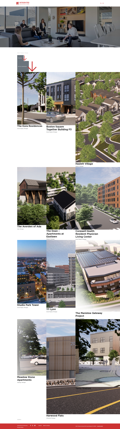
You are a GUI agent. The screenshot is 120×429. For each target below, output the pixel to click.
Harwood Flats (55, 415)
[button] (103, 3)
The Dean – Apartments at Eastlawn (55, 234)
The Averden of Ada (29, 226)
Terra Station (83, 388)
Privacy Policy (20, 427)
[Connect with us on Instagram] (32, 425)
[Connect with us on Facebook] (30, 425)
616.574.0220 (100, 426)
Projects (22, 52)
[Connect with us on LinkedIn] (35, 425)
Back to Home (46, 425)
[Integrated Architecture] (22, 3)
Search (40, 425)
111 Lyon (51, 309)
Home (18, 52)
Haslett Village (84, 163)
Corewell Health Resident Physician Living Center (87, 234)
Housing (26, 52)
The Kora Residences (29, 126)
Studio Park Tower (28, 305)
